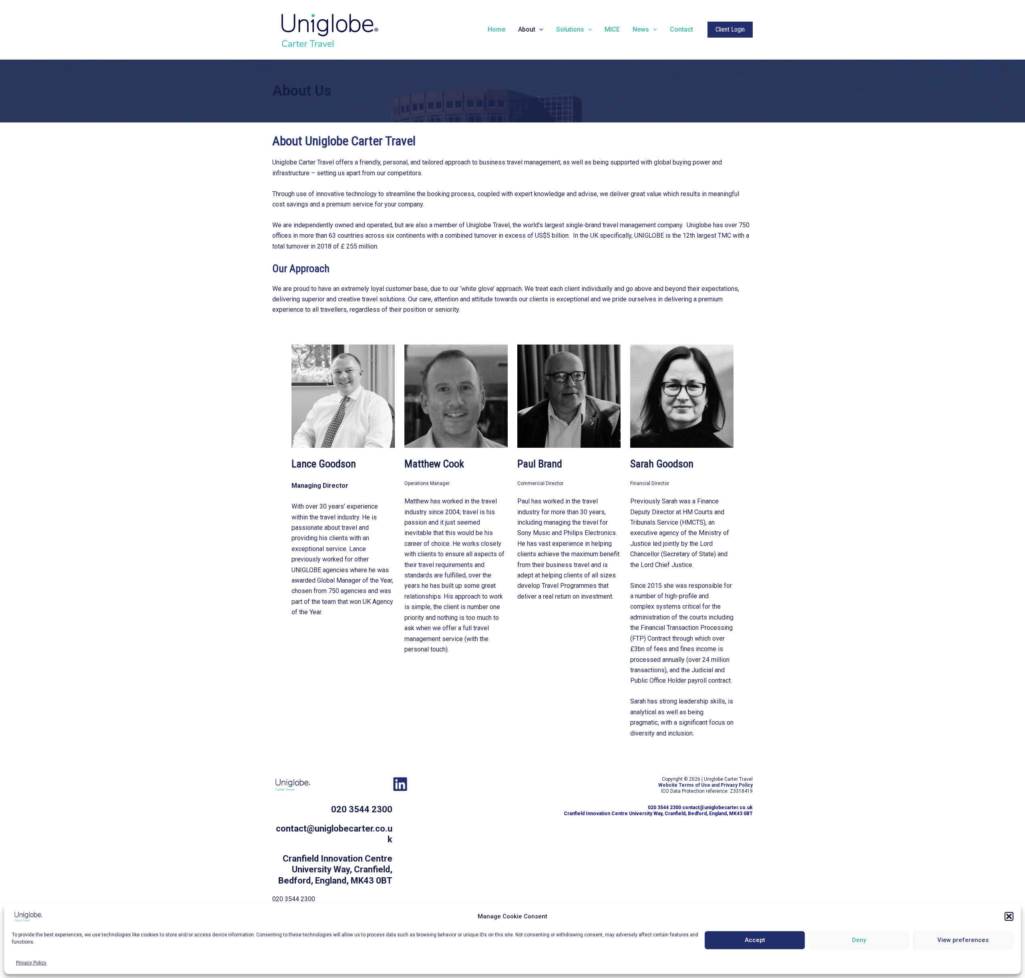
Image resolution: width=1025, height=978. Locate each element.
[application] (539, 30)
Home (496, 29)
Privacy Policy (31, 963)
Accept (755, 940)
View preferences (963, 940)
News (641, 29)
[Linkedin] (400, 784)
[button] (1009, 916)
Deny (859, 940)
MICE (612, 29)
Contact (681, 29)
